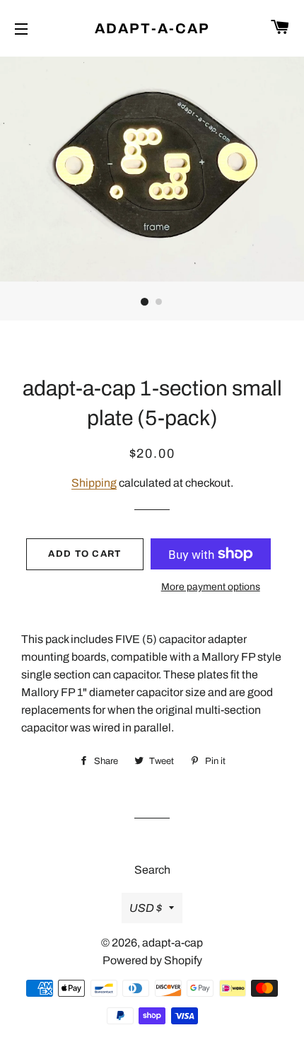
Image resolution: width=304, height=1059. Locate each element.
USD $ (145, 908)
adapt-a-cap (152, 28)
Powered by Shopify (152, 960)
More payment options (210, 586)
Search (152, 870)
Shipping (94, 483)
